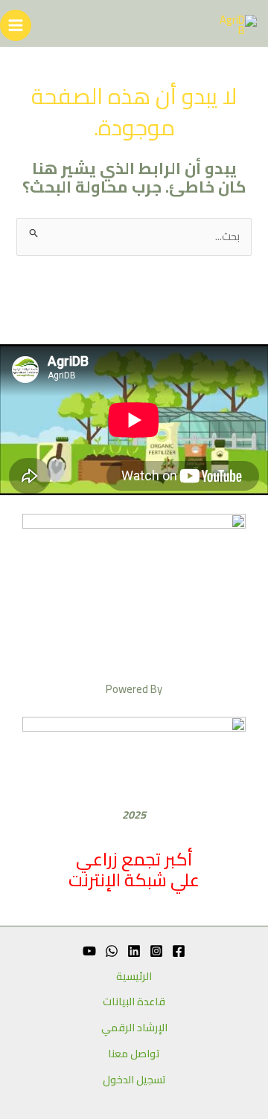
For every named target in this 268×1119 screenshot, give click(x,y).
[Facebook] (178, 951)
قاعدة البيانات (134, 1002)
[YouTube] (89, 951)
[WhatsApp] (111, 951)
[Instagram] (156, 951)
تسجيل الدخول (134, 1080)
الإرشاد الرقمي (134, 1028)
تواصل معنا (134, 1054)
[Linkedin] (134, 951)
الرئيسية (134, 976)
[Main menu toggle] (15, 25)
